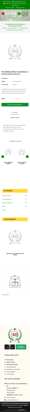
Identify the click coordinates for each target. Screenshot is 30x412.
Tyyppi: (4, 81)
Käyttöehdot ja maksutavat (13, 369)
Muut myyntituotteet (7, 202)
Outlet (3, 210)
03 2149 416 (8, 1)
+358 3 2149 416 (11, 397)
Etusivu (4, 28)
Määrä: (3, 98)
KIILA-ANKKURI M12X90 (8, 163)
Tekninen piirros (15, 117)
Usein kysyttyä (10, 374)
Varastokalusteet (12, 28)
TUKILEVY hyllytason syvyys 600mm (15, 254)
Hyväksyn (22, 410)
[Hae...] (15, 18)
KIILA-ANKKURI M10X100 (22, 163)
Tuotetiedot (14, 112)
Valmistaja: (4, 78)
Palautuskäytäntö (10, 371)
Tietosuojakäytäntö (11, 367)
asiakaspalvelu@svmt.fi (19, 1)
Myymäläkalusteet (7, 199)
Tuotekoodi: (5, 84)
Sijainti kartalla (10, 7)
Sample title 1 (5, 294)
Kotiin (3, 206)
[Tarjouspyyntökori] (17, 18)
